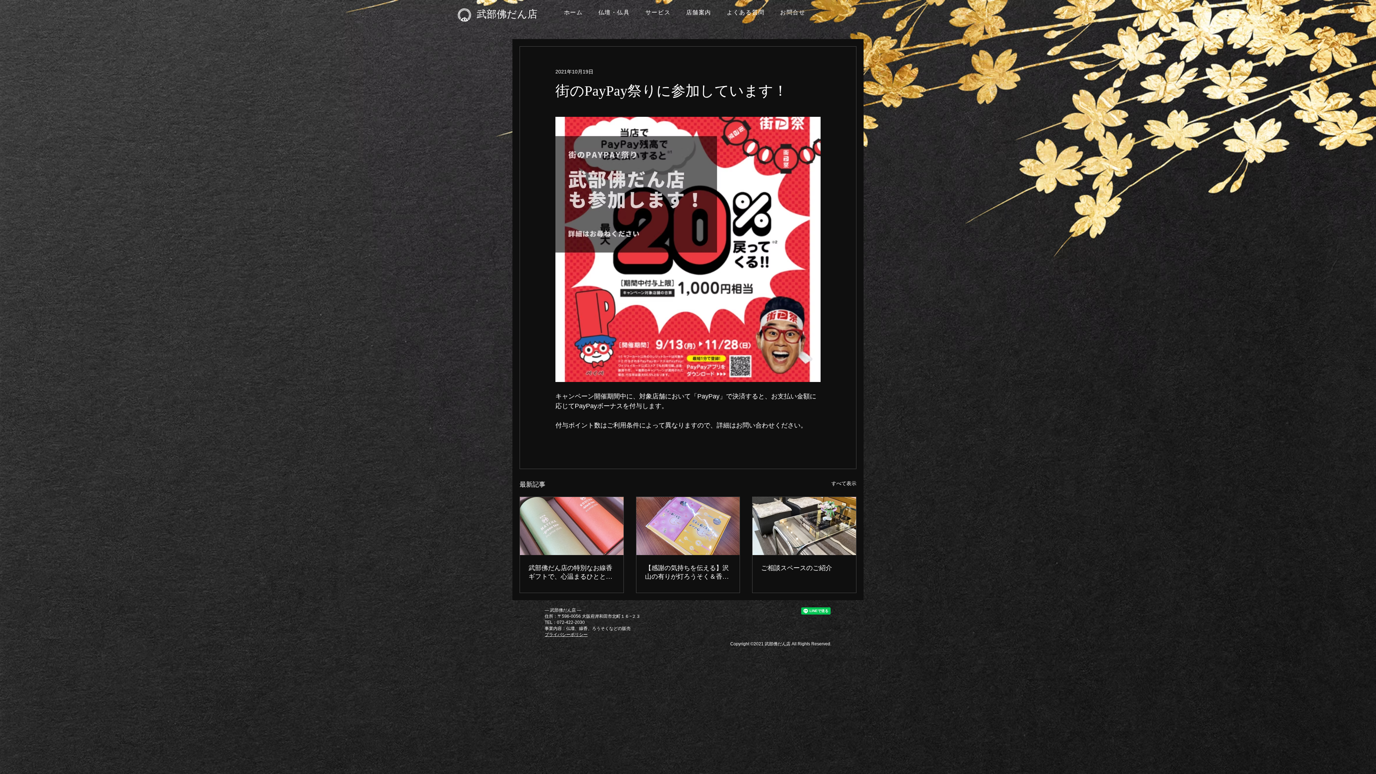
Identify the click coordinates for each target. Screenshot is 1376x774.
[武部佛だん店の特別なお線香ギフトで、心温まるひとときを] (572, 526)
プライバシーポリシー (566, 634)
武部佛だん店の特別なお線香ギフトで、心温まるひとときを (570, 572)
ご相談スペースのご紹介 (796, 568)
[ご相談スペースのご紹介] (804, 526)
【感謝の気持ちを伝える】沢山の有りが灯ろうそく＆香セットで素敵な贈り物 (687, 572)
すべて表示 (843, 483)
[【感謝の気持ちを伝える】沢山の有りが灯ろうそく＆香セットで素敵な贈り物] (688, 526)
